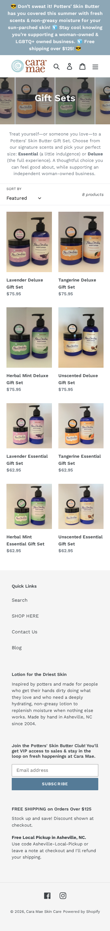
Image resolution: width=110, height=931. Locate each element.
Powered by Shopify (81, 911)
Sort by (13, 189)
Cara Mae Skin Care (44, 911)
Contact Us (24, 632)
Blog (17, 647)
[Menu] (95, 66)
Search (20, 600)
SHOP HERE (25, 616)
